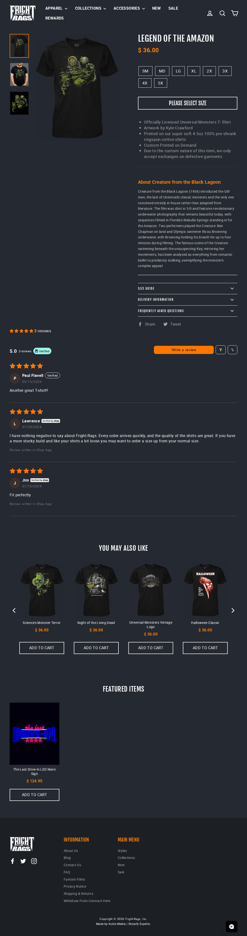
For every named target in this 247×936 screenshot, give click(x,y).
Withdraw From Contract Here (87, 900)
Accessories (127, 8)
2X (209, 71)
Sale (173, 8)
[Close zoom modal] (77, 87)
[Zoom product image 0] (19, 45)
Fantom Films (74, 879)
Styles (122, 850)
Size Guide (146, 288)
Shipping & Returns (78, 893)
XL (193, 71)
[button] (22, 331)
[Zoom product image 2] (19, 103)
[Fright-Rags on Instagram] (34, 861)
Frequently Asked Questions (161, 311)
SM (145, 71)
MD (162, 71)
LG (178, 71)
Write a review (184, 350)
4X (145, 83)
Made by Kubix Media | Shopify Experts (123, 924)
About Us (71, 850)
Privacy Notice (75, 886)
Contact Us (72, 865)
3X (225, 71)
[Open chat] (231, 926)
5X (160, 83)
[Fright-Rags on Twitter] (23, 861)
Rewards (54, 18)
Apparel (54, 8)
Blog (67, 857)
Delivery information (155, 299)
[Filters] (221, 349)
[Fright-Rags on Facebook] (12, 861)
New (156, 8)
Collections (89, 8)
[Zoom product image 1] (19, 74)
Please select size (187, 103)
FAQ (67, 872)
